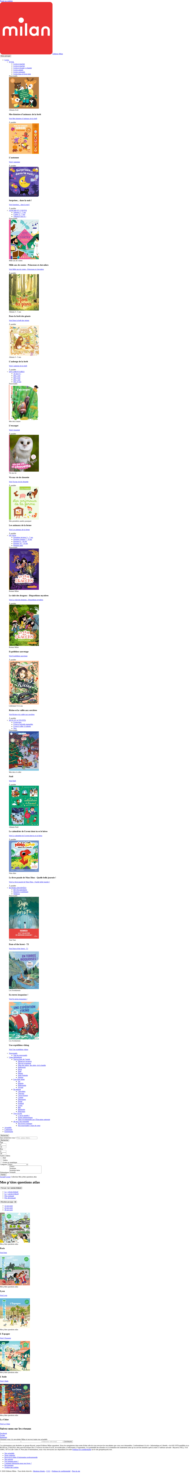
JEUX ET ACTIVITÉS (17, 720)
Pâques (20, 1073)
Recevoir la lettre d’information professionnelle (21, 1457)
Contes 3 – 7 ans (19, 214)
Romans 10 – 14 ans (20, 543)
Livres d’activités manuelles (23, 724)
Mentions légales (39, 1471)
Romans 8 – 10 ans (20, 541)
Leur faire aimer (19, 1079)
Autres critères (5, 1156)
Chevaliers (21, 1091)
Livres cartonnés (19, 72)
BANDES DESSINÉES (17, 888)
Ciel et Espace (23, 1095)
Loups (20, 1105)
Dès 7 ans (16, 380)
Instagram (3, 1437)
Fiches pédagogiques (25, 1117)
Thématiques (4, 1172)
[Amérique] (25, 1169)
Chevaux (21, 1093)
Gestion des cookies (11, 1467)
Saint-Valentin (23, 1075)
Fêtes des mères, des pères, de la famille (32, 1065)
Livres (6, 60)
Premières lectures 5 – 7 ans (23, 537)
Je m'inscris (68, 1441)
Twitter (2, 1435)
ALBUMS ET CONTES (18, 210)
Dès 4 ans (16, 378)
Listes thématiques (15, 1057)
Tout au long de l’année (21, 1059)
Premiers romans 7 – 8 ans (22, 539)
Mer (19, 1107)
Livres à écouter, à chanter (22, 68)
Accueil (2, 1177)
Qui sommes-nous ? (11, 1461)
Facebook (3, 1433)
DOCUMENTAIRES (16, 372)
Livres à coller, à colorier (22, 726)
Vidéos (5, 1160)
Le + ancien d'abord (11, 1194)
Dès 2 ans (16, 376)
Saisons (20, 1077)
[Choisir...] (25, 1167)
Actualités (8, 1127)
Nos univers (8, 1459)
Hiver (20, 1069)
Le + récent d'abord (11, 1192)
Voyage (20, 1087)
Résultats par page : (8, 1202)
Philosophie (22, 1085)
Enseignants (8, 1132)
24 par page (8, 1208)
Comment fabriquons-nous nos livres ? (18, 1463)
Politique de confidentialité (81, 1449)
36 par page (8, 1210)
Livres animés (18, 70)
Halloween (22, 1067)
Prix (1, 1149)
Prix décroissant (10, 1198)
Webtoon (16, 894)
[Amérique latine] (25, 1170)
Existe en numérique (10, 1162)
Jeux (15, 728)
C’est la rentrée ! (23, 1115)
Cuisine (20, 1097)
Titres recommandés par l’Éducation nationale (34, 1119)
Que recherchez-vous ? (8, 1138)
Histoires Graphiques (20, 892)
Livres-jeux (17, 722)
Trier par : (11, 1188)
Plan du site (76, 1471)
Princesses (21, 1111)
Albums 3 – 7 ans (19, 212)
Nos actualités (9, 1453)
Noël (19, 1071)
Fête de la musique (24, 1063)
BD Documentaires (20, 890)
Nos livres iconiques (25, 1123)
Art (19, 1081)
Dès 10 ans (17, 382)
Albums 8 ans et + (19, 216)
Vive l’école (17, 1113)
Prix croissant (9, 1196)
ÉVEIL (11, 62)
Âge (1, 1142)
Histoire (20, 1083)
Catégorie (3, 1164)
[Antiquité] (25, 1172)
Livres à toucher (19, 64)
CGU (48, 1471)
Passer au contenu (6, 1)
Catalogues (8, 1130)
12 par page (8, 1206)
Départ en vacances (25, 1061)
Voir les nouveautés (20, 1055)
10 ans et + (17, 374)
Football (21, 1103)
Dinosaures (22, 1099)
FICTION (12, 535)
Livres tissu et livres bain (22, 74)
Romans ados (18, 545)
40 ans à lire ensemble (21, 1121)
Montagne (21, 1109)
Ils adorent (17, 1089)
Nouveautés (13, 1053)
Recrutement (8, 1465)
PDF (4, 1158)
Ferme (20, 1101)
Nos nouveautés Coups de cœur (29, 1125)
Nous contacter (9, 1455)
